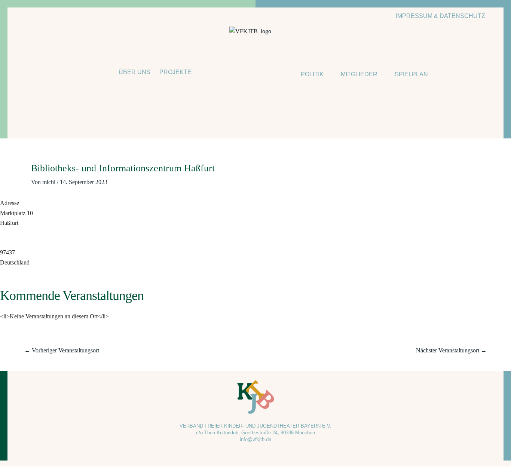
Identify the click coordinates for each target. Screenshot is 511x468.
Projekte (175, 72)
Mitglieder (359, 74)
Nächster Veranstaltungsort (451, 350)
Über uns (134, 72)
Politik (312, 74)
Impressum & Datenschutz (440, 16)
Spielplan (411, 74)
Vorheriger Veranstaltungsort (61, 350)
